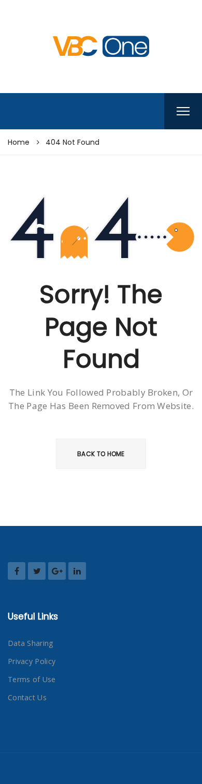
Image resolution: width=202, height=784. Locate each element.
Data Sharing (30, 643)
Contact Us (27, 697)
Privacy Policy (31, 661)
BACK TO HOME (101, 453)
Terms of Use (32, 679)
